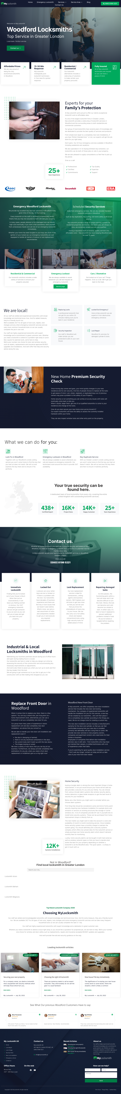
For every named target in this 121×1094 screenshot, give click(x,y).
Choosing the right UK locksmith (56, 977)
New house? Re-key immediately (97, 977)
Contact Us (59, 5)
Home (30, 2)
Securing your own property (14, 977)
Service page (60, 286)
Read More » (7, 990)
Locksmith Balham (11, 886)
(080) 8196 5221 (60, 562)
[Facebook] (31, 1070)
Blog (88, 2)
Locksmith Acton (11, 876)
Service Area (75, 2)
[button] (110, 3)
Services (61, 2)
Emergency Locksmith (45, 2)
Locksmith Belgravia (12, 897)
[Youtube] (34, 1070)
